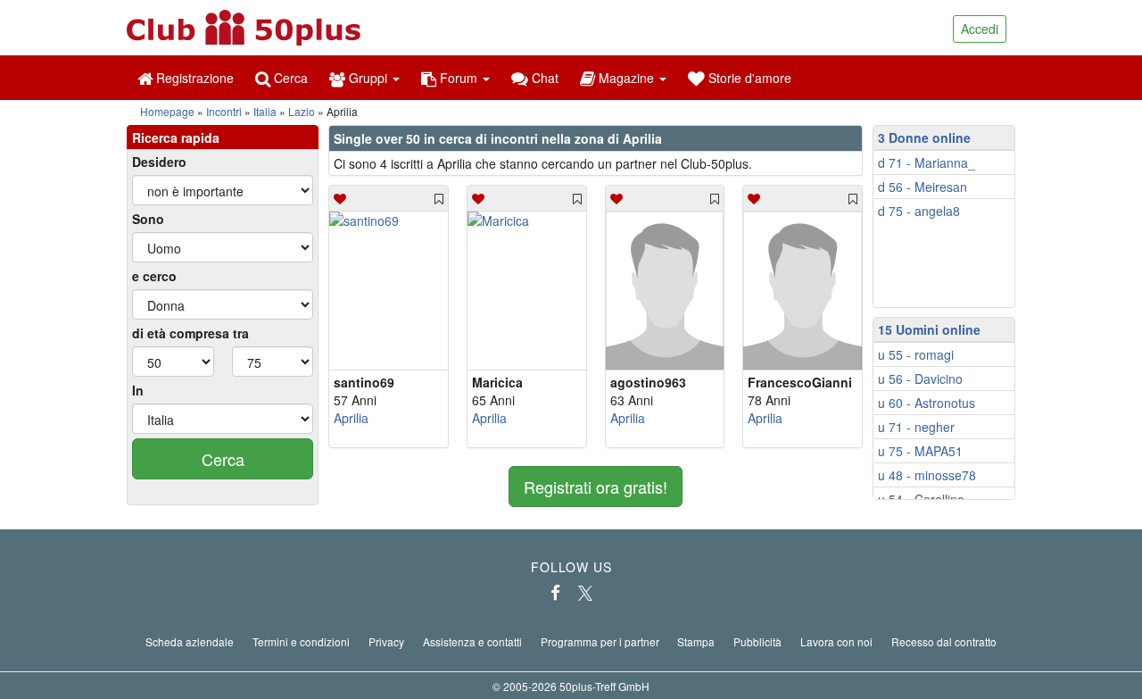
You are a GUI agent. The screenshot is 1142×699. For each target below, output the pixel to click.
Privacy (386, 641)
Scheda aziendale (189, 641)
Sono (148, 219)
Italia (265, 111)
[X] (585, 593)
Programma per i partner (600, 641)
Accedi (979, 28)
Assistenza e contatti (472, 641)
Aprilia (351, 418)
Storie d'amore (748, 78)
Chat (543, 78)
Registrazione (193, 78)
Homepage (167, 111)
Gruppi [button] (368, 78)
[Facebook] (555, 593)
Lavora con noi (836, 641)
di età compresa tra (190, 333)
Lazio (301, 111)
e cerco (154, 276)
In (138, 390)
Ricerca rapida (175, 137)
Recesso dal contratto (944, 641)
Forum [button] (458, 78)
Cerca (289, 78)
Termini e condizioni (301, 641)
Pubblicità (757, 641)
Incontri (224, 111)
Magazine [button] (626, 78)
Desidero (159, 162)
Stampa (696, 641)
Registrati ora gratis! (595, 486)
